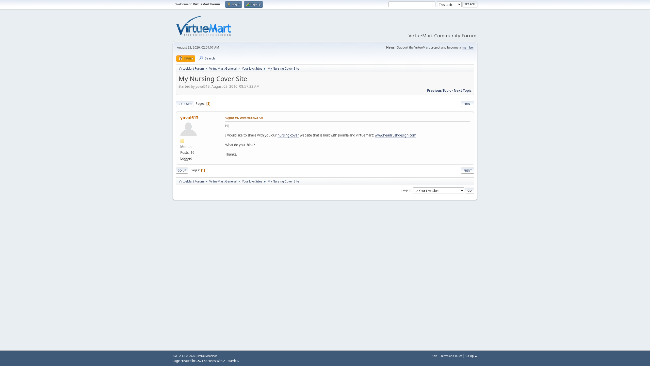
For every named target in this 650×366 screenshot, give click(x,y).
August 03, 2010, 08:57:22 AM (244, 117)
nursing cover (288, 135)
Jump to (406, 190)
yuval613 (189, 117)
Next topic (463, 90)
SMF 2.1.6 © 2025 (184, 355)
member (468, 47)
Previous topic (439, 90)
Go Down (184, 104)
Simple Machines (207, 355)
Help (434, 356)
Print (467, 104)
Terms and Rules (451, 356)
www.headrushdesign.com (395, 135)
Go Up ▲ (471, 356)
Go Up (181, 170)
